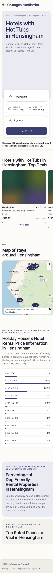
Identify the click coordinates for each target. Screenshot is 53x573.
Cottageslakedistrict (23, 5)
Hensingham (34, 15)
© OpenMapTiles (23, 309)
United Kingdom (20, 15)
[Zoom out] (49, 268)
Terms (13, 569)
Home (8, 15)
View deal (24, 225)
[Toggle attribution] (49, 309)
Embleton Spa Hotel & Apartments (18, 210)
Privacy (5, 569)
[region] (27, 288)
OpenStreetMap (11, 312)
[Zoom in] (49, 264)
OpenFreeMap (10, 309)
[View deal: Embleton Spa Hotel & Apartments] (24, 187)
